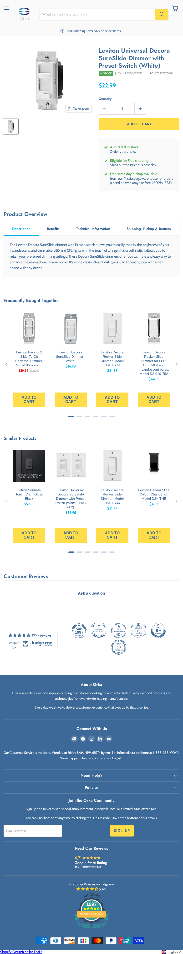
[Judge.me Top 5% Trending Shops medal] (118, 647)
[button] (172, 952)
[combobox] (97, 14)
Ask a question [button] (91, 593)
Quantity (105, 99)
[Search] (161, 14)
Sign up (122, 830)
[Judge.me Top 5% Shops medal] (158, 630)
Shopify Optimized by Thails (21, 952)
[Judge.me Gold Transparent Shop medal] (118, 630)
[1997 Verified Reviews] (91, 930)
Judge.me (107, 884)
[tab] (21, 229)
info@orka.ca (126, 752)
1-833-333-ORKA (166, 752)
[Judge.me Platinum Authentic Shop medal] (99, 630)
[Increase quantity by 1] (140, 109)
